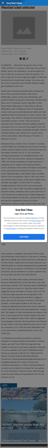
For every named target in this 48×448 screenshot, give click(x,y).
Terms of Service (31, 218)
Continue (23, 236)
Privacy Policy (36, 220)
